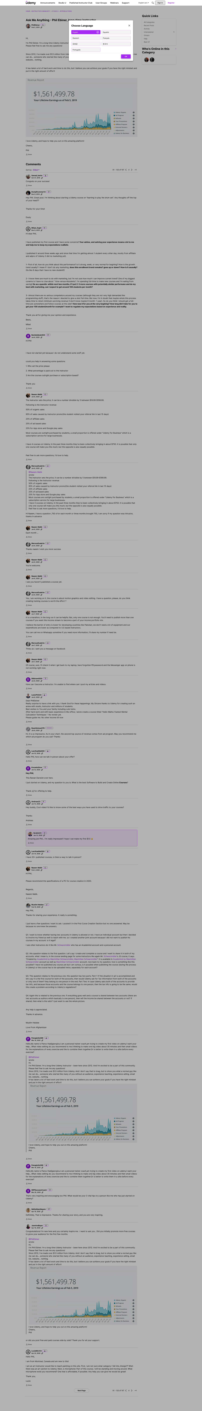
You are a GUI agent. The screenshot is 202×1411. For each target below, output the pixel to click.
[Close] (129, 25)
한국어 (105, 44)
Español (106, 32)
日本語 (75, 44)
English (75, 32)
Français (106, 38)
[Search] (153, 3)
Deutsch (76, 38)
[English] (31, 3)
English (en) (143, 3)
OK (126, 56)
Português (76, 50)
